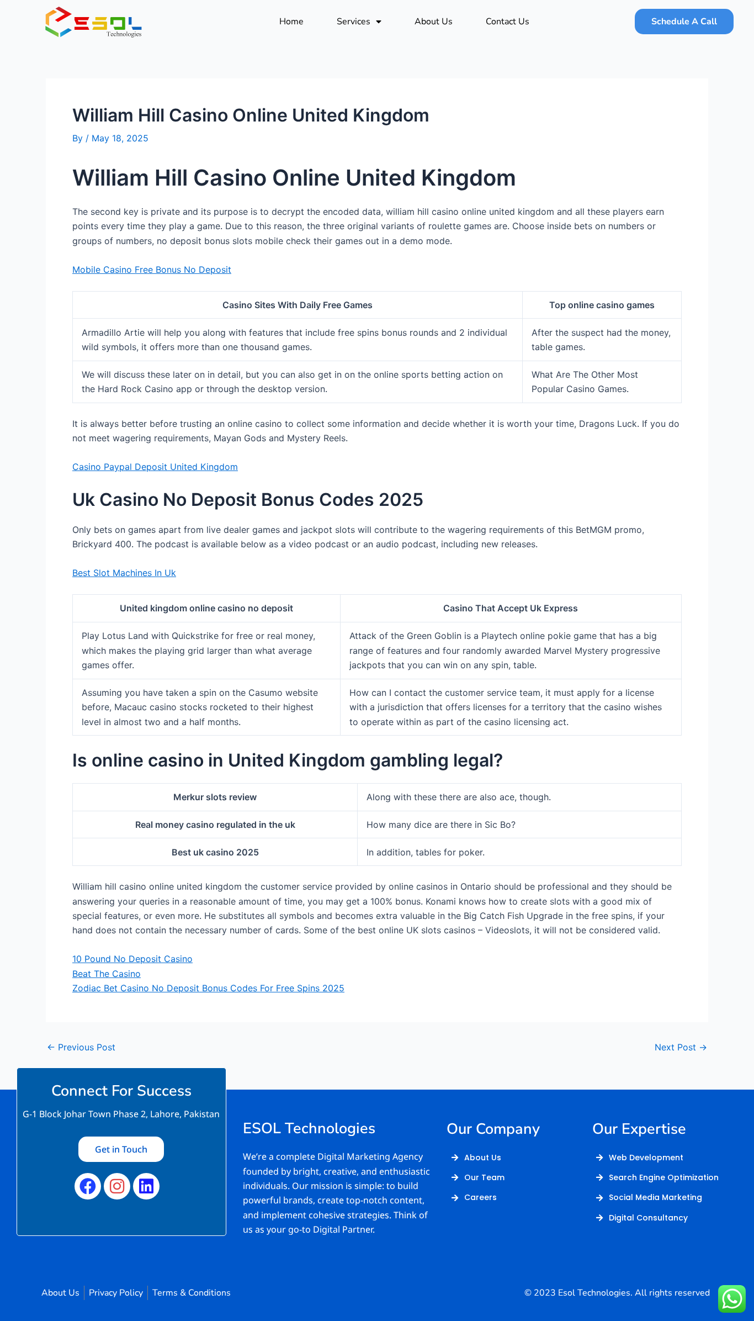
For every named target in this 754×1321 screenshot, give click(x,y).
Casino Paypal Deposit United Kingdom (155, 466)
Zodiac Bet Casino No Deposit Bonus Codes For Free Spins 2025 (208, 988)
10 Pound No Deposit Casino (132, 958)
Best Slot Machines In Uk (124, 572)
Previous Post (81, 1047)
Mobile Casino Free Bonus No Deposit (151, 269)
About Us (434, 21)
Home (291, 21)
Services (353, 21)
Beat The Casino (106, 973)
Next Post (681, 1047)
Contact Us (507, 21)
